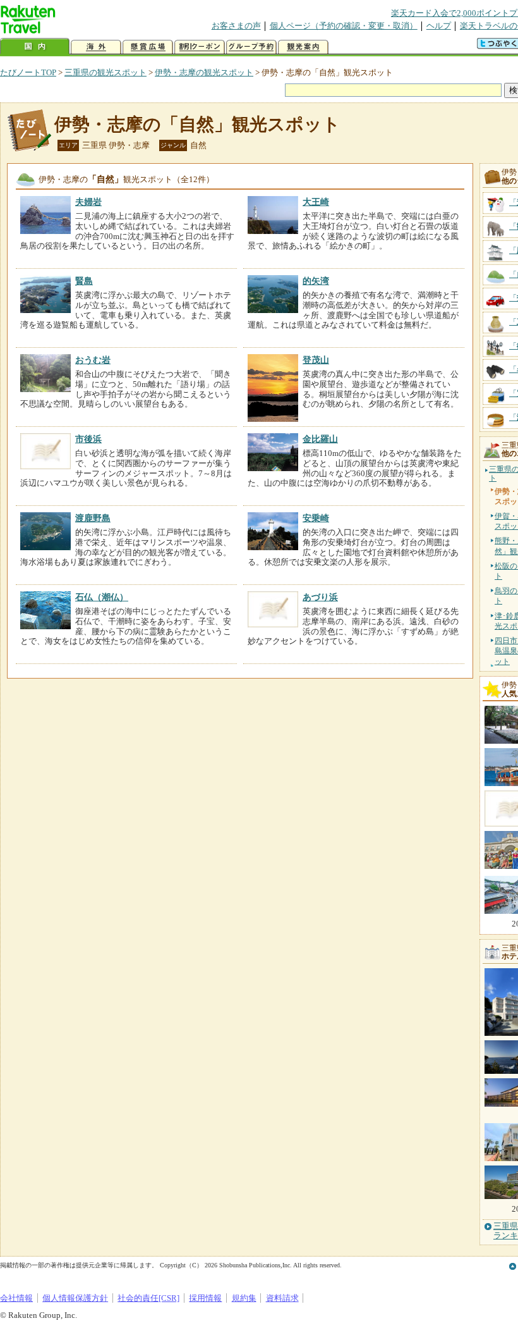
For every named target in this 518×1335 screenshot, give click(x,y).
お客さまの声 (236, 25)
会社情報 (16, 1298)
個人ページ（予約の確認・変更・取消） (344, 25)
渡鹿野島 (93, 518)
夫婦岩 (88, 202)
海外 (96, 47)
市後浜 (88, 439)
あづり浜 (320, 597)
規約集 (244, 1298)
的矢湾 (316, 281)
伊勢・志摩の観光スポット (204, 72)
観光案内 (303, 47)
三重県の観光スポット (105, 72)
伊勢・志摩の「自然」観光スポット (197, 124)
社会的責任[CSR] (148, 1298)
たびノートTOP (28, 72)
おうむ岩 (93, 360)
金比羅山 (320, 439)
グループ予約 (251, 47)
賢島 (84, 281)
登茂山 (316, 360)
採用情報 (205, 1298)
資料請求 (282, 1298)
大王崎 (316, 202)
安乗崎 (316, 518)
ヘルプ (438, 25)
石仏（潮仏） (101, 597)
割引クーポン (199, 47)
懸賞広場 (148, 47)
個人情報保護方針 (75, 1298)
